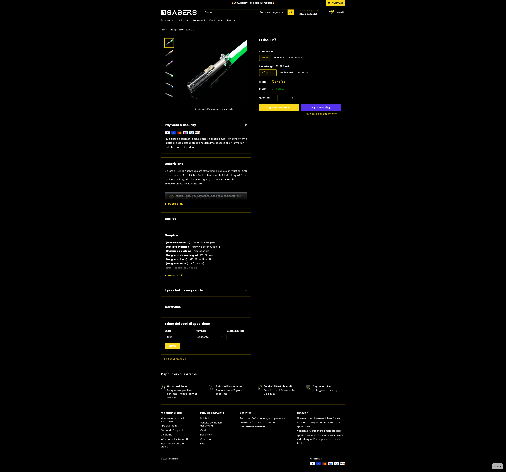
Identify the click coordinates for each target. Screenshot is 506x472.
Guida (181, 20)
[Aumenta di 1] (292, 98)
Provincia (201, 331)
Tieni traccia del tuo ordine (172, 445)
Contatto (214, 20)
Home (164, 29)
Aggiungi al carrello (279, 107)
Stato (168, 331)
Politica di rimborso (175, 359)
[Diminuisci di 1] (274, 98)
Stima (172, 346)
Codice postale (235, 331)
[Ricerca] (291, 12)
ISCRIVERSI (337, 2)
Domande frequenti (172, 430)
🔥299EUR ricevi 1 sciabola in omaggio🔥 (253, 2)
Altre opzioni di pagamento (321, 113)
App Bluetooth (169, 425)
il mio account (308, 14)
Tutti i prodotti (176, 29)
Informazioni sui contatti (175, 439)
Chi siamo (166, 434)
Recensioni (199, 20)
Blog (229, 20)
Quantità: (264, 97)
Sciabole (166, 20)
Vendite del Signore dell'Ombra (211, 424)
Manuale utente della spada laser (173, 420)
